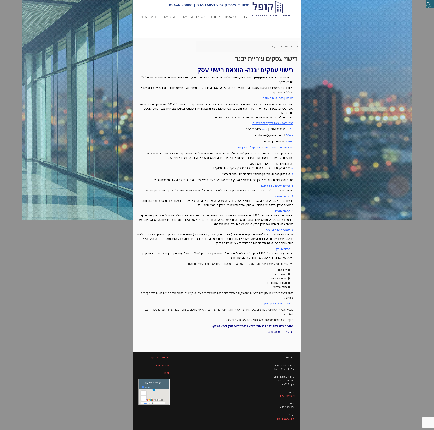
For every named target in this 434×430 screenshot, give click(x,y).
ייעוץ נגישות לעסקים (160, 357)
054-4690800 (180, 4)
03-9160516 (207, 4)
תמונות (166, 373)
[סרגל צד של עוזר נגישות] (430, 4)
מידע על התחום (162, 365)
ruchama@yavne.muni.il (270, 135)
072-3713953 (287, 396)
